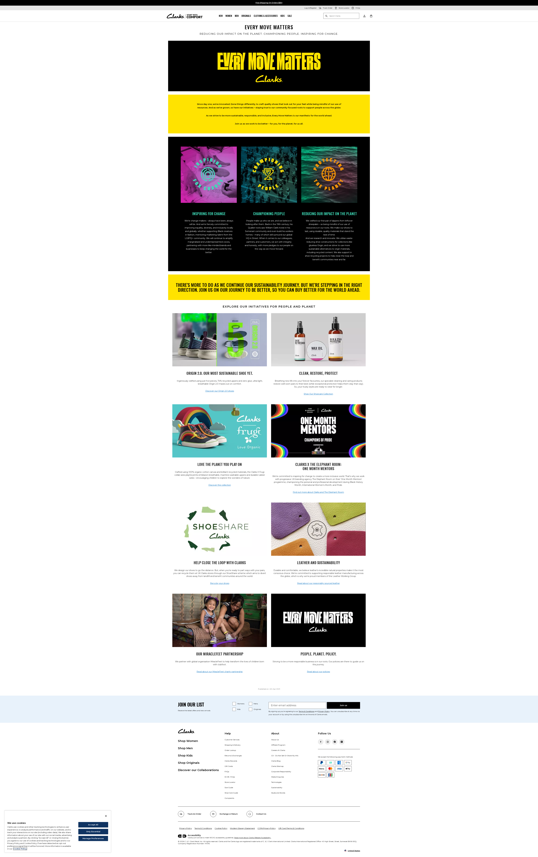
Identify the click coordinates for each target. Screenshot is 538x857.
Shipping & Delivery (233, 745)
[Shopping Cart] (371, 15)
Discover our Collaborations (198, 770)
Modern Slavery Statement (242, 828)
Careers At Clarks (278, 750)
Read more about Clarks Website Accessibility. (252, 838)
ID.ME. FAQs (230, 777)
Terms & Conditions (306, 711)
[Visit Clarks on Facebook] (321, 742)
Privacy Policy (324, 711)
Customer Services (232, 740)
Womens (240, 704)
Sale (289, 15)
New (221, 15)
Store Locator (230, 782)
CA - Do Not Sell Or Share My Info (284, 756)
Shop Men (185, 748)
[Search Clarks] (341, 16)
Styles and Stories (278, 793)
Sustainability (276, 787)
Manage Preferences (93, 838)
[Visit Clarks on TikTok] (335, 742)
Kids (282, 15)
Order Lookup (230, 750)
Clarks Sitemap (277, 766)
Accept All (93, 825)
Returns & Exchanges (233, 756)
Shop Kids (185, 755)
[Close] (106, 816)
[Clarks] (184, 16)
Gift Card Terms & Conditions (291, 828)
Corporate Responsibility (281, 771)
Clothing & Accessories (266, 15)
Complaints (229, 798)
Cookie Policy (221, 828)
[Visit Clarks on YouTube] (342, 742)
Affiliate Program (278, 745)
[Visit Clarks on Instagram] (328, 742)
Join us (343, 705)
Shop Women (188, 741)
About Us (275, 740)
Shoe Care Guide (231, 793)
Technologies (276, 782)
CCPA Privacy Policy (267, 828)
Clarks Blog (275, 761)
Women (228, 15)
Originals (246, 15)
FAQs (227, 771)
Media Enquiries (277, 777)
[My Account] (364, 15)
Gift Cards (229, 766)
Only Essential (93, 831)
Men (237, 15)
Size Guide (229, 787)
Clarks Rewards (231, 761)
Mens (256, 704)
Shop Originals (189, 762)
